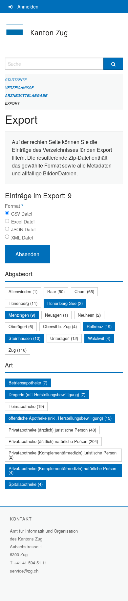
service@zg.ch (24, 571)
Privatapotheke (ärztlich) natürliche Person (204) (53, 441)
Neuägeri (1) (56, 315)
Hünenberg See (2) (65, 303)
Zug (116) (18, 350)
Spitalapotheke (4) (26, 484)
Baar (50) (56, 291)
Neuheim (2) (89, 315)
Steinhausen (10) (24, 338)
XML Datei (22, 237)
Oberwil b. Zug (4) (60, 326)
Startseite (16, 79)
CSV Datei (21, 213)
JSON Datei (23, 229)
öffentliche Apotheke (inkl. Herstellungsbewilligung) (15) (60, 418)
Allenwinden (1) (23, 291)
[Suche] (113, 64)
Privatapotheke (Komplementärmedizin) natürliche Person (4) (62, 470)
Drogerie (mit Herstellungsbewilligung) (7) (47, 394)
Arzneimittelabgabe (26, 95)
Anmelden (27, 6)
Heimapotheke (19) (26, 406)
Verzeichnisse (19, 87)
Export (12, 103)
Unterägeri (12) (64, 338)
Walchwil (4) (99, 338)
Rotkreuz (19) (99, 326)
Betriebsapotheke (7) (28, 383)
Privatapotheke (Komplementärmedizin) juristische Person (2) (63, 455)
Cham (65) (84, 291)
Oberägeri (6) (21, 326)
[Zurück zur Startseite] (64, 35)
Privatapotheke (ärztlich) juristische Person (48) (52, 430)
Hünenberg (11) (23, 303)
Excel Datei (22, 221)
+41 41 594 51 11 (30, 562)
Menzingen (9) (22, 315)
